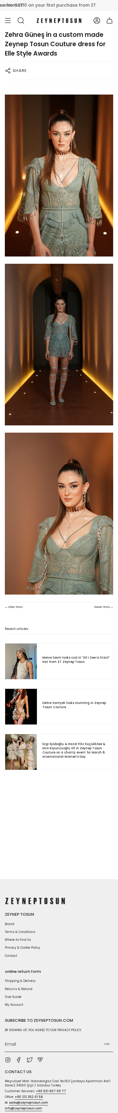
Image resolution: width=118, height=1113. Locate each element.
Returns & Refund (18, 989)
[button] (21, 20)
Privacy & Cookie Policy (22, 948)
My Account (14, 1005)
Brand (9, 924)
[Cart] (109, 20)
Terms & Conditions (20, 932)
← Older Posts (14, 607)
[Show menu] (8, 20)
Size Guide (13, 997)
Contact (11, 956)
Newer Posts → (103, 607)
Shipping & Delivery (20, 981)
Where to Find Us (18, 940)
